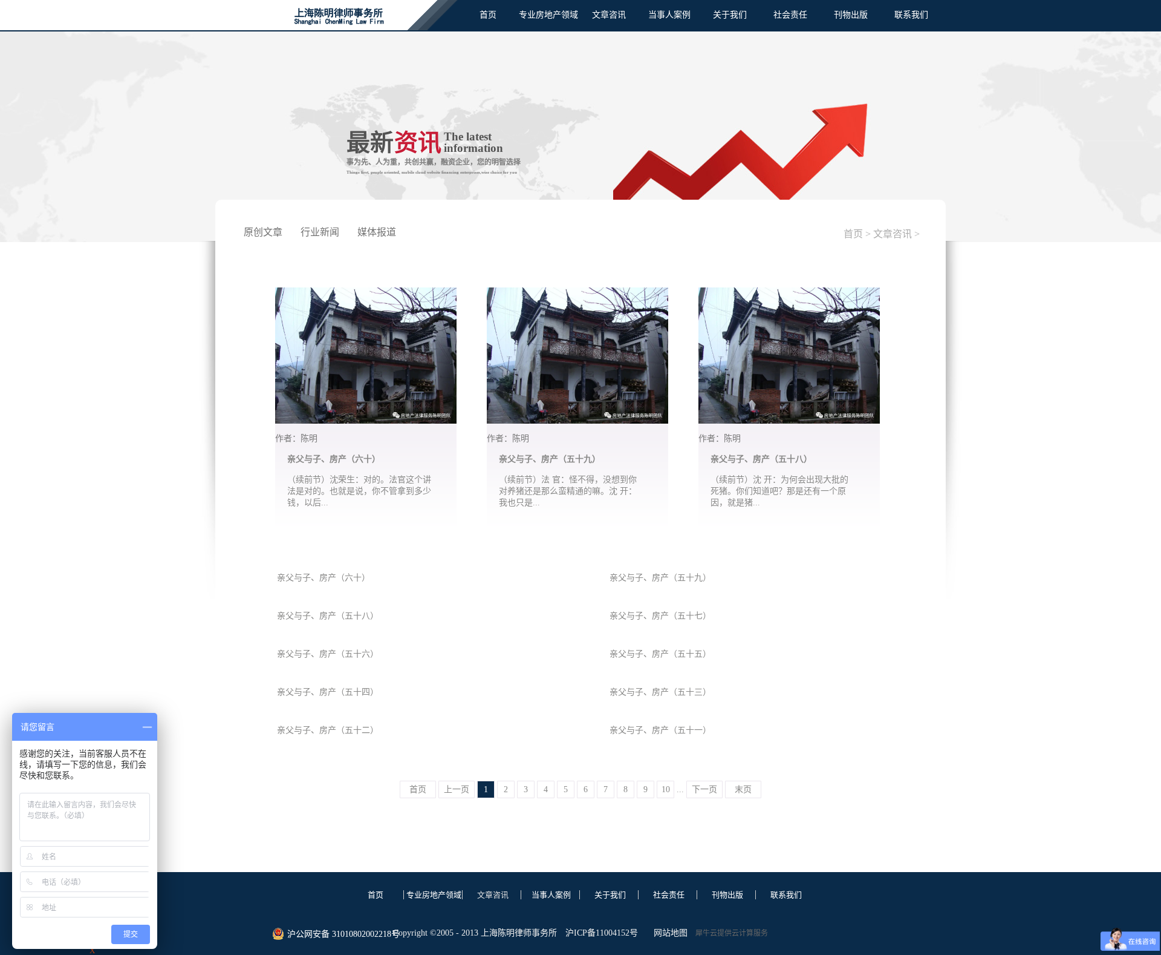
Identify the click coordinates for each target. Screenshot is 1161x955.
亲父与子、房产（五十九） (549, 459)
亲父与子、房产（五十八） (761, 459)
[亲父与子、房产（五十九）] (577, 294)
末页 (743, 789)
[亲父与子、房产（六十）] (366, 294)
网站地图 (668, 932)
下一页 (704, 789)
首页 (488, 14)
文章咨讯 (892, 234)
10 (666, 789)
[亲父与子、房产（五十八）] (789, 294)
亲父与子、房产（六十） (333, 459)
